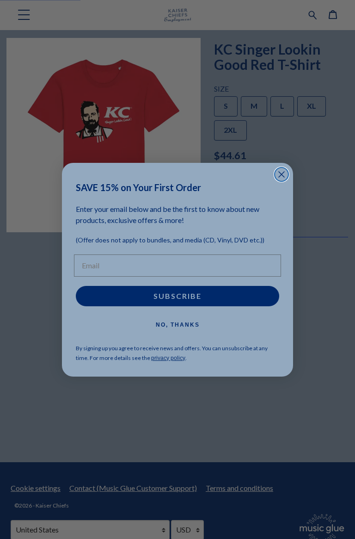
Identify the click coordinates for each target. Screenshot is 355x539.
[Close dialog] (281, 174)
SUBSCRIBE (177, 295)
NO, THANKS (178, 325)
